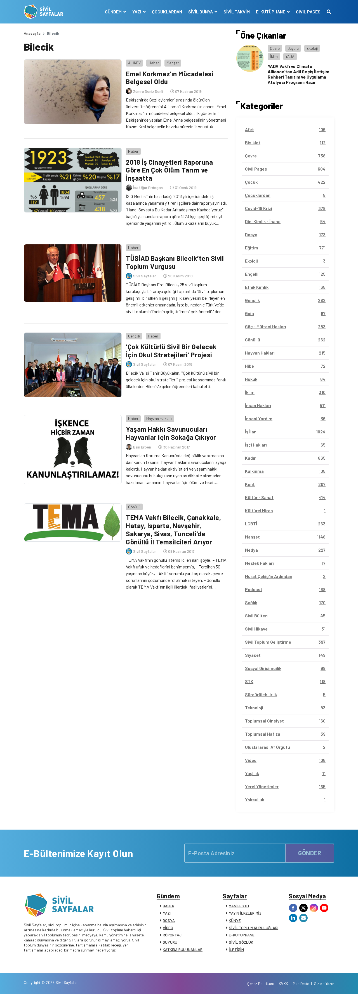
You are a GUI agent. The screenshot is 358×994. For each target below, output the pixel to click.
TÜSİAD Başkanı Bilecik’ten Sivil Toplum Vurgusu (175, 262)
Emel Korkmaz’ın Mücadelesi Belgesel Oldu (169, 78)
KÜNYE (235, 920)
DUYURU (170, 942)
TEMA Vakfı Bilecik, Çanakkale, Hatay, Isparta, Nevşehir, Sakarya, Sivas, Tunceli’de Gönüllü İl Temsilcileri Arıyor (173, 529)
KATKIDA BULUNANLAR (182, 949)
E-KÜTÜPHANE (242, 934)
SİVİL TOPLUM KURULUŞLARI (253, 927)
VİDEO (168, 927)
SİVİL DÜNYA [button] (201, 11)
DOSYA (169, 920)
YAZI (167, 913)
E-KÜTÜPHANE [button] (271, 11)
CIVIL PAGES (308, 11)
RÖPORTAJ (172, 934)
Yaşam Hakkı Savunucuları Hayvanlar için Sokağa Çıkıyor (171, 433)
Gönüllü (134, 506)
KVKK (283, 983)
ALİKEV (134, 62)
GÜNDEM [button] (114, 11)
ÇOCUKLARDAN (167, 11)
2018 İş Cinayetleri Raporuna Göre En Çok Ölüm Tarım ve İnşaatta (169, 170)
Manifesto (301, 983)
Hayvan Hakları (159, 418)
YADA (290, 56)
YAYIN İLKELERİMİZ (245, 913)
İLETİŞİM (236, 949)
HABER (168, 905)
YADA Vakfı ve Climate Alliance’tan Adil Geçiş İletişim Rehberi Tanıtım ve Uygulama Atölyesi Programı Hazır (298, 74)
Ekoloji (312, 48)
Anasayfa (32, 33)
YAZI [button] (137, 11)
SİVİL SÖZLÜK (241, 942)
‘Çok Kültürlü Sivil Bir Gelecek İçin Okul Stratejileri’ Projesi (171, 351)
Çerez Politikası (260, 983)
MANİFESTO (239, 905)
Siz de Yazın (324, 983)
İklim (274, 56)
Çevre (275, 48)
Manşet (173, 62)
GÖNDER (309, 852)
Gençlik (134, 336)
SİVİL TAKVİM (236, 11)
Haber (154, 62)
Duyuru (293, 48)
